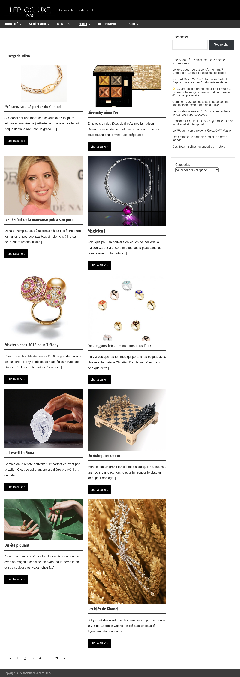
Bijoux (83, 24)
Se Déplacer (37, 24)
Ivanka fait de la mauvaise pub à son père (39, 219)
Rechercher (180, 37)
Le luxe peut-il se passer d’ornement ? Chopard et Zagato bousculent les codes (199, 71)
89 (56, 658)
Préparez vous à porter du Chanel (32, 107)
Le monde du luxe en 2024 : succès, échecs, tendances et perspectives (201, 113)
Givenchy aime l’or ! (104, 112)
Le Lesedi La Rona (19, 453)
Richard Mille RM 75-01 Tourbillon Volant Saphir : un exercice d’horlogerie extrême (199, 81)
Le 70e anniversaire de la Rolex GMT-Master (202, 130)
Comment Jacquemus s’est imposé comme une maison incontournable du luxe (200, 103)
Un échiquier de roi (104, 455)
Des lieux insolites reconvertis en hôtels (198, 146)
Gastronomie (107, 24)
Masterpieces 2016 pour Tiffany (31, 345)
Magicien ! (96, 231)
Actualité (11, 24)
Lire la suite (15, 140)
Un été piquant (16, 545)
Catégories (182, 164)
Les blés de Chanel (103, 609)
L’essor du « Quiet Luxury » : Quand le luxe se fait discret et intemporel (202, 122)
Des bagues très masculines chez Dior (119, 346)
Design (130, 24)
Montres (63, 24)
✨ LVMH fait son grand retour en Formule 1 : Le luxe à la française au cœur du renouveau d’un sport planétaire (202, 92)
